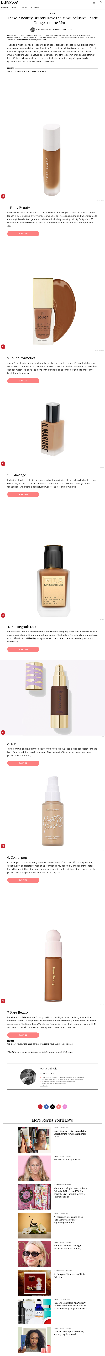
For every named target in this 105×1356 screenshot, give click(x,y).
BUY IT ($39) (23, 763)
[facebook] (46, 1106)
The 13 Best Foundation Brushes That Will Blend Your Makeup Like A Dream (40, 1044)
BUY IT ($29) (23, 1035)
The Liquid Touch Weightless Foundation (41, 1024)
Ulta (103, 736)
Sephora (102, 619)
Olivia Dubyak (44, 29)
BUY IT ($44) (23, 494)
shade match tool (18, 370)
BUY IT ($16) (23, 880)
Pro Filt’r (27, 223)
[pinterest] (3, 196)
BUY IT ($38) (23, 381)
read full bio (44, 1086)
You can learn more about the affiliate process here (26, 39)
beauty (15, 7)
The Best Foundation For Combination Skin (26, 71)
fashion (4, 7)
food (24, 7)
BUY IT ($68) (23, 649)
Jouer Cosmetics (100, 350)
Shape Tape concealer (76, 749)
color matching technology (78, 480)
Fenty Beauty (100, 200)
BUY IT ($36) (23, 234)
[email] (64, 1106)
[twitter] (52, 1106)
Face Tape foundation (18, 752)
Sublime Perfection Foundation (76, 635)
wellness (35, 7)
